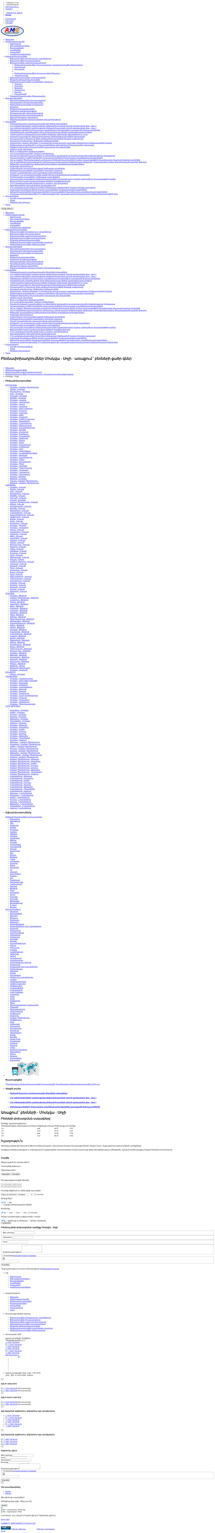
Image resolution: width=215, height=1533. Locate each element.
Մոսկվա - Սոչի (16, 449)
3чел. (25, 1213)
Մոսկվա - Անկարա (18, 725)
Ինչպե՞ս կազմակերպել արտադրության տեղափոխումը (36, 173)
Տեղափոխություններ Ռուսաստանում (27, 100)
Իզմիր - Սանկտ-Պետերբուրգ (23, 746)
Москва (8, 1493)
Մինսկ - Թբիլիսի (17, 642)
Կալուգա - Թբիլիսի (18, 610)
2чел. (18, 1213)
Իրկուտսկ (14, 948)
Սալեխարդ (15, 1014)
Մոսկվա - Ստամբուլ (19, 727)
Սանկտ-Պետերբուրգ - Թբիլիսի (24, 598)
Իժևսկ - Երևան (17, 542)
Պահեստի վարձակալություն (23, 111)
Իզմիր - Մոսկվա (17, 712)
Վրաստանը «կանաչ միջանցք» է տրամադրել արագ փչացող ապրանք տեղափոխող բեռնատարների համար (61, 143)
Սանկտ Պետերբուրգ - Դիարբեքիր (26, 772)
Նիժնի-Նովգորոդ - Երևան (22, 562)
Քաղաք (5, 1462)
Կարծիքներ (15, 50)
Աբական (14, 911)
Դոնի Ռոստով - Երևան (20, 579)
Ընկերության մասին (15, 42)
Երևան (13, 849)
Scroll (3, 1531)
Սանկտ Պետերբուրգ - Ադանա (24, 768)
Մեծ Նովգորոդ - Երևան (21, 576)
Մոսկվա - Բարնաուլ (19, 434)
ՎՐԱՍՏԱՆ (10, 593)
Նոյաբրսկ (14, 994)
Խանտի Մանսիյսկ (18, 1050)
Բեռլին (13, 828)
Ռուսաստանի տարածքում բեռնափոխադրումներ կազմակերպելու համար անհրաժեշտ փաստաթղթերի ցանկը (63, 179)
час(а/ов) (33, 1213)
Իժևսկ (13, 945)
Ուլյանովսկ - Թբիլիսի (19, 632)
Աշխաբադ (15, 819)
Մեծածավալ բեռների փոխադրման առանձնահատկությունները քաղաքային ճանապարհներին (55, 130)
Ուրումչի (14, 899)
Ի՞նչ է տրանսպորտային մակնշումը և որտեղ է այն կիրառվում (39, 183)
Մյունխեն (14, 867)
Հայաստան (19, 67)
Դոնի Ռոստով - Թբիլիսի (21, 649)
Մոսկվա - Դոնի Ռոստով (21, 468)
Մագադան (15, 965)
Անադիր (14, 916)
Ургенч (12, 895)
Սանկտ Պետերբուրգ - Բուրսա (24, 766)
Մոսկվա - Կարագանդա (21, 687)
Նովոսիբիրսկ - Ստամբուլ (21, 778)
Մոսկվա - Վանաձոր (19, 528)
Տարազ (13, 886)
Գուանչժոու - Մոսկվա (20, 392)
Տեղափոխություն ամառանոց (24, 117)
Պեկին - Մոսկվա (17, 389)
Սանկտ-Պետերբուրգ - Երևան (24, 502)
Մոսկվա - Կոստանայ (20, 700)
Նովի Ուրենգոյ (16, 992)
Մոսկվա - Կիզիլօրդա (19, 702)
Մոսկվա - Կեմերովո (19, 438)
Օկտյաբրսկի (20, 94)
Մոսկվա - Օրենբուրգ (19, 447)
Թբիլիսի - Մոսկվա (18, 479)
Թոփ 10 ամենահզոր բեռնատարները (27, 151)
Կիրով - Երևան (17, 530)
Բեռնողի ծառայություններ (22, 109)
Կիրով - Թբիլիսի (17, 627)
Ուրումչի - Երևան (18, 498)
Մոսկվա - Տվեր (17, 415)
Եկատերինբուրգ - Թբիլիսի (22, 623)
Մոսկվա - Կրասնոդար (20, 445)
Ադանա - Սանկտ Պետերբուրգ (24, 751)
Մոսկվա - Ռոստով (18, 411)
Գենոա (13, 840)
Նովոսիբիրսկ (16, 990)
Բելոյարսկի (15, 931)
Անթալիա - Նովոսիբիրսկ (21, 804)
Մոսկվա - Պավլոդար (19, 693)
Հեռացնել (15, 1174)
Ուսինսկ (14, 1043)
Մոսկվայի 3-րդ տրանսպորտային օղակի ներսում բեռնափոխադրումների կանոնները (50, 175)
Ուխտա (13, 1045)
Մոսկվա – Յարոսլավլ (20, 474)
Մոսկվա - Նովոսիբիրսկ (21, 423)
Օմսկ (12, 996)
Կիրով (13, 956)
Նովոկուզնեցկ (16, 988)
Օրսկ (12, 999)
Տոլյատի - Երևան (18, 587)
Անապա (14, 918)
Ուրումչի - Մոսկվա (18, 396)
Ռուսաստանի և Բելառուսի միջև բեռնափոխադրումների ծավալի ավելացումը (46, 139)
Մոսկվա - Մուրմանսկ (20, 436)
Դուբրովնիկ (15, 845)
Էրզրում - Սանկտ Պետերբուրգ (24, 757)
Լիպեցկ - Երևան (17, 583)
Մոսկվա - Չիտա (17, 440)
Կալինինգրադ (16, 952)
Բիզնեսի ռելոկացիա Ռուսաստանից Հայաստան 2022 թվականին (40, 147)
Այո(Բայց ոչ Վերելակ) (18, 1221)
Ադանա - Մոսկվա (18, 717)
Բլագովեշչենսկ (17, 924)
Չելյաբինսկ (15, 1052)
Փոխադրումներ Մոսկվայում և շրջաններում (30, 59)
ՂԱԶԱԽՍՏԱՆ (11, 676)
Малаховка (18, 88)
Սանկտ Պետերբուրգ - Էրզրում (24, 774)
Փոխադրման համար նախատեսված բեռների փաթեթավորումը (40, 181)
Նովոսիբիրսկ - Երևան (20, 513)
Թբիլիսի (13, 888)
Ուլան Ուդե (15, 1039)
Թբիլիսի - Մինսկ (17, 666)
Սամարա (14, 1016)
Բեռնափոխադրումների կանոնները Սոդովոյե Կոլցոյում (36, 171)
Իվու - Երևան (16, 491)
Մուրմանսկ (15, 975)
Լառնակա (15, 861)
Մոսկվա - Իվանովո (19, 417)
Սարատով (15, 1026)
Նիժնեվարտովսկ (18, 982)
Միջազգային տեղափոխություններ (26, 102)
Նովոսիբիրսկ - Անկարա (21, 776)
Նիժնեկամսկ (16, 986)
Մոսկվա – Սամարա (19, 470)
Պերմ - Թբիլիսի (17, 615)
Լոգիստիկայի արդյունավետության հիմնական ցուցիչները (37, 168)
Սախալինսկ (16, 1058)
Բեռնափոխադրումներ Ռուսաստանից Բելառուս (37, 73)
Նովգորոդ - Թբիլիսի (19, 600)
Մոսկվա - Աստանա (19, 683)
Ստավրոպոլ (16, 1028)
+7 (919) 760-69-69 (12, 1342)
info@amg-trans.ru (12, 7)
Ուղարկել (5, 1480)
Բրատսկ (14, 928)
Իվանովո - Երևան (18, 534)
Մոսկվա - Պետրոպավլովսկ (22, 704)
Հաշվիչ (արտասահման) (21, 198)
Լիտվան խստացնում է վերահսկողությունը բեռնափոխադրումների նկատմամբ (47, 137)
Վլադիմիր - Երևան (18, 538)
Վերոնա (13, 836)
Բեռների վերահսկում (20, 202)
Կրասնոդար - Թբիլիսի (20, 644)
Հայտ (12, 200)
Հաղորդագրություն (12, 1252)
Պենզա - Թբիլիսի (18, 664)
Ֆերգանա (14, 901)
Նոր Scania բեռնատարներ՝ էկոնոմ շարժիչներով (32, 154)
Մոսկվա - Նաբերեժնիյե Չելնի (23, 453)
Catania (12, 859)
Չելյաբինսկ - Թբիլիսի (20, 640)
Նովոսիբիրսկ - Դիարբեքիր (22, 789)
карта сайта (5, 1519)
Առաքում (14, 107)
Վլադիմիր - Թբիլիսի (19, 604)
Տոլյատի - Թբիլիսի (18, 659)
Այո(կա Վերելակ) (38, 1221)
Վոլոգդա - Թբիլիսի (18, 613)
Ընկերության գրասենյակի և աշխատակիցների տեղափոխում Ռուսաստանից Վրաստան (52, 145)
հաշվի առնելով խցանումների (17, 1205)
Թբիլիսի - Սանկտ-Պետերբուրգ (24, 483)
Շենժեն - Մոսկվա (18, 398)
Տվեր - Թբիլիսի (17, 606)
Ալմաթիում (15, 821)
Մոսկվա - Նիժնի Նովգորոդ (22, 419)
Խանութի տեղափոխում (21, 166)
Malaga (12, 865)
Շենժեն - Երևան (17, 496)
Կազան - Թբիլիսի (18, 636)
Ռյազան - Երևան (18, 566)
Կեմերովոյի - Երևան (19, 517)
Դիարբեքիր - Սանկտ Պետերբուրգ (26, 755)
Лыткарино (18, 86)
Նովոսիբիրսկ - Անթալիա (21, 787)
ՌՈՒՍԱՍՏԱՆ (11, 385)
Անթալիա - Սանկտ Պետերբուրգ (25, 753)
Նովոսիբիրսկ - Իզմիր (20, 780)
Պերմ (12, 1003)
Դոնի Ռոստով (16, 1011)
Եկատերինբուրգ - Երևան (22, 515)
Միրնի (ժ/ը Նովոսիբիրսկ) (21, 977)
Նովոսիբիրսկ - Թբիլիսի (20, 634)
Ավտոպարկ (15, 44)
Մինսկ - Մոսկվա (17, 674)
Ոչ (4, 1202)
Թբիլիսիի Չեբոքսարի (20, 668)
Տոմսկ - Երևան (17, 519)
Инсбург (13, 855)
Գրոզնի (13, 941)
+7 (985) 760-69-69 (12, 1349)
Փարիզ (13, 907)
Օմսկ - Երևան (16, 521)
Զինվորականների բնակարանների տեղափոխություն (35, 120)
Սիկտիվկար (16, 1033)
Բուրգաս (14, 830)
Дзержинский (19, 90)
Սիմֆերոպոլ (16, 1020)
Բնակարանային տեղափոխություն (26, 113)
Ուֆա (12, 1048)
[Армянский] (10, 19)
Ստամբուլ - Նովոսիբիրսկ (21, 795)
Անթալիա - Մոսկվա (19, 719)
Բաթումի (14, 825)
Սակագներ (15, 52)
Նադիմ (13, 979)
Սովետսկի (15, 1024)
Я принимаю (19, 1256)
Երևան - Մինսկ (17, 559)
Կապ (7, 205)
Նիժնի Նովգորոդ (18, 984)
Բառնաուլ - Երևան (19, 523)
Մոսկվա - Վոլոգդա (18, 406)
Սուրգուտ (14, 1031)
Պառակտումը (16, 882)
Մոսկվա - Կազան (18, 400)
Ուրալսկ (14, 897)
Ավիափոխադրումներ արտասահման (27, 78)
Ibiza (11, 853)
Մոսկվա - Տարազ (18, 691)
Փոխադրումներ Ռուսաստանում (25, 61)
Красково (18, 92)
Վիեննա (13, 834)
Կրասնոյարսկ (16, 960)
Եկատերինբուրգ (18, 943)
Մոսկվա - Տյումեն (18, 430)
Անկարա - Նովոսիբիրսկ (21, 793)
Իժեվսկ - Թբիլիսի (18, 617)
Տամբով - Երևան (18, 585)
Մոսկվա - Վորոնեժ (18, 466)
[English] (9, 23)
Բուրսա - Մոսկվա (18, 715)
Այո (10, 1202)
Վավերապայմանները (20, 54)
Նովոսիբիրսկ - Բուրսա (20, 783)
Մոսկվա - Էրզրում (18, 740)
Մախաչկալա (16, 969)
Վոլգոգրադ (15, 935)
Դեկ (11, 823)
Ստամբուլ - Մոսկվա (19, 710)
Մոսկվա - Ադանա (18, 734)
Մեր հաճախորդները (20, 46)
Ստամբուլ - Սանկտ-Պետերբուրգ (25, 744)
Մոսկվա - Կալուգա (19, 413)
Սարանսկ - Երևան (19, 570)
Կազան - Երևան (17, 540)
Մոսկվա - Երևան (18, 487)
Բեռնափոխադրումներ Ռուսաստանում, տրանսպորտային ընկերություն (48, 65)
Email (5, 1242)
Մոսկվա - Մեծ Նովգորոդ (21, 409)
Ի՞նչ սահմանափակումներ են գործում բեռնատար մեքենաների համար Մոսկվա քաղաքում (52, 188)
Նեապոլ (13, 872)
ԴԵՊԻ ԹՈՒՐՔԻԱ (12, 706)
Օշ (11, 870)
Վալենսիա (15, 838)
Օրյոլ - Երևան (16, 555)
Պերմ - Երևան (16, 568)
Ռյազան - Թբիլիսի (18, 630)
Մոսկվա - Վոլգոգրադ (20, 402)
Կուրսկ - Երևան (17, 589)
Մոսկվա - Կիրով (17, 404)
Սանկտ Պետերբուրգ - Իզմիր (23, 763)
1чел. (11, 1213)
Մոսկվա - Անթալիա (19, 736)
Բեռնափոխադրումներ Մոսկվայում (26, 105)
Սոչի (12, 1022)
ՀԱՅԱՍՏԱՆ (10, 485)
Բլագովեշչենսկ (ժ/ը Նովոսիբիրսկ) (25, 926)
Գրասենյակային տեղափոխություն (26, 115)
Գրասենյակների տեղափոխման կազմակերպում (33, 185)
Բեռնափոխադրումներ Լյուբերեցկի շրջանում (31, 82)
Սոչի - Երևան (16, 574)
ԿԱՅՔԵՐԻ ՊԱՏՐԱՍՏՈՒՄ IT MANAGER (18, 1523)
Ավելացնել (6, 1174)
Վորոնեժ (14, 939)
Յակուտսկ (15, 1060)
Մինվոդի (14, 971)
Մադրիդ (14, 863)
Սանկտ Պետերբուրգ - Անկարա (24, 759)
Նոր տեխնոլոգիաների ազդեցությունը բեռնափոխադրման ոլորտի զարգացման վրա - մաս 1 (53, 128)
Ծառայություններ (13, 98)
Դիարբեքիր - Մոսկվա (20, 721)
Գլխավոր (9, 39)
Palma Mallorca (15, 874)
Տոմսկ (13, 1035)
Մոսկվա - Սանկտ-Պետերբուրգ (24, 387)
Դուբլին (13, 842)
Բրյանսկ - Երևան (18, 553)
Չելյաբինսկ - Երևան (19, 511)
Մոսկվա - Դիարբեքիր (20, 738)
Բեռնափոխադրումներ (16, 56)
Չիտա (13, 1054)
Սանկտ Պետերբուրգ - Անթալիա (25, 770)
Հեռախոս (7, 1237)
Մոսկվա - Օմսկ (17, 443)
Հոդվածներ (10, 122)
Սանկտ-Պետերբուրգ (20, 1018)
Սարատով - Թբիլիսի (19, 661)
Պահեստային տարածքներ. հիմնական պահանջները (35, 177)
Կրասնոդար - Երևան (20, 581)
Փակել (4, 1505)
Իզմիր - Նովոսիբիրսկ (20, 797)
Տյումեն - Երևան (17, 508)
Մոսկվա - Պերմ (17, 464)
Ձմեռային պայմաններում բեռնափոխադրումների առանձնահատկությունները (47, 164)
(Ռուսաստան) (17, 1388)
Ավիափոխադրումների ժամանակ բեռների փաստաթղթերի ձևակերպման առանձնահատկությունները (59, 192)
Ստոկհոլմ (14, 893)
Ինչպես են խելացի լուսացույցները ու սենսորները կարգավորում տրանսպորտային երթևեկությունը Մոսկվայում (62, 156)
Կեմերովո (14, 954)
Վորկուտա (15, 937)
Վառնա (13, 832)
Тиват (12, 890)
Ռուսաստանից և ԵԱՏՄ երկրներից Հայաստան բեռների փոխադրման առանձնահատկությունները (56, 158)
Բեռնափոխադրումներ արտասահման (23, 817)
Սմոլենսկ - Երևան (18, 551)
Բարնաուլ (14, 920)
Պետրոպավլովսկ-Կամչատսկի (24, 1005)
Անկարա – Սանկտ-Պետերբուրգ (25, 742)
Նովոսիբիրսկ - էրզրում (20, 791)
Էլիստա (13, 1056)
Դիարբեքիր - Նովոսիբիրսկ (22, 806)
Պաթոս (13, 876)
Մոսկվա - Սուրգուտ (19, 432)
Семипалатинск (16, 884)
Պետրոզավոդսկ (17, 1009)
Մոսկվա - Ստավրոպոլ (20, 462)
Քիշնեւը (13, 857)
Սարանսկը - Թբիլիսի (19, 657)
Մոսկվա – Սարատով (19, 472)
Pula (11, 878)
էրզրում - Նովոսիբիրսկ (20, 808)
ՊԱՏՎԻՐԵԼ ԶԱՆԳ (13, 13)
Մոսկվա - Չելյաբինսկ (20, 421)
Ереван (8, 1491)
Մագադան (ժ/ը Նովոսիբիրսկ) (24, 967)
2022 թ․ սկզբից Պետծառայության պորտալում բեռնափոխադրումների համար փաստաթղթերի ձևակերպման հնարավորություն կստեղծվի (75, 160)
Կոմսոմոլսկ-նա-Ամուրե (20, 962)
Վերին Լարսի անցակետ (21, 149)
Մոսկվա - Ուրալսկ (18, 698)
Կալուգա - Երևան (18, 564)
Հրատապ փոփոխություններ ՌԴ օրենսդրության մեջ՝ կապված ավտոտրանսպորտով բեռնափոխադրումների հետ (64, 194)
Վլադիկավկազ (17, 933)
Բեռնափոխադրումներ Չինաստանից (27, 96)
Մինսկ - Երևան (17, 504)
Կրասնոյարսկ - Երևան (20, 506)
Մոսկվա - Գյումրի (18, 525)
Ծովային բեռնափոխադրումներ (25, 80)
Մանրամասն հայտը (49, 1269)
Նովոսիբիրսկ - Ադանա (20, 785)
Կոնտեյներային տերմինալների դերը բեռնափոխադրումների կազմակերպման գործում (51, 132)
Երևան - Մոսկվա (18, 477)
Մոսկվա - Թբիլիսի (18, 596)
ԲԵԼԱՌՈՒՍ (10, 672)
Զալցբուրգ (15, 851)
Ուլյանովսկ (15, 1041)
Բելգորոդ (14, 922)
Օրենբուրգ (15, 1001)
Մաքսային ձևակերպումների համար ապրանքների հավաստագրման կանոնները (48, 190)
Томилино (18, 84)
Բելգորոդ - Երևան (18, 591)
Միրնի (13, 973)
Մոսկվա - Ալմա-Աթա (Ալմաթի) (24, 681)
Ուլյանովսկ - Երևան (19, 532)
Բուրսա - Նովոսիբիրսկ (20, 800)
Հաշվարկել (6, 1223)
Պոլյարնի (14, 1007)
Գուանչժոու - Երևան (19, 494)
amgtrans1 (9, 9)
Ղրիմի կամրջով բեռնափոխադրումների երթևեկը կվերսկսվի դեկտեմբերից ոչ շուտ (49, 134)
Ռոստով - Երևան (18, 547)
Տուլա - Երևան (17, 572)
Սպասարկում (11, 196)
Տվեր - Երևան (16, 536)
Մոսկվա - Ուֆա (17, 460)
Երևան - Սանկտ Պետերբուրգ (24, 481)
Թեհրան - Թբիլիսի (18, 655)
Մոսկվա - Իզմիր (17, 729)
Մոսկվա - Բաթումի (19, 670)
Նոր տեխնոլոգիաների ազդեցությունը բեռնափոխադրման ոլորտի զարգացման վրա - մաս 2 (53, 126)
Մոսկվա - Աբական (18, 455)
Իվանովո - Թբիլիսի (19, 608)
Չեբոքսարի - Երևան (19, 557)
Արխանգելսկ (16, 914)
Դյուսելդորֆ (15, 847)
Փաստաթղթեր (17, 48)
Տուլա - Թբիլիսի (17, 647)
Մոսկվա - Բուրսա (18, 732)
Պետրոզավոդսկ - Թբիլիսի (22, 619)
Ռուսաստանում (12, 909)
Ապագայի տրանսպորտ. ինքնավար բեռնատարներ (34, 141)
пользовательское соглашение (24, 1256)
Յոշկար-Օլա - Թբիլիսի (20, 651)
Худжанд (13, 905)
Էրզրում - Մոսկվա (18, 723)
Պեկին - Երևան (17, 489)
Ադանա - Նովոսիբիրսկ (20, 802)
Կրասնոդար (16, 958)
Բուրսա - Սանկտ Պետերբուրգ (24, 749)
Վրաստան (19, 69)
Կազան (13, 950)
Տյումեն (13, 1037)
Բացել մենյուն (7, 208)
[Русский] (9, 21)
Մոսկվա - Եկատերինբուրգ (22, 428)
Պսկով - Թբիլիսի (17, 602)
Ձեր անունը (8, 1233)
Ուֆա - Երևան (17, 549)
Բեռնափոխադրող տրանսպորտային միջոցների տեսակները (38, 124)
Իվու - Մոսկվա (16, 394)
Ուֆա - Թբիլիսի (17, 625)
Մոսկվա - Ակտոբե (18, 689)
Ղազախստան (21, 75)
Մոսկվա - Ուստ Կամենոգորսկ (24, 696)
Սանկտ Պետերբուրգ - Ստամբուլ (25, 761)
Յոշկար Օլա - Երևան (20, 545)
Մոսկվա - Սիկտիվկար (20, 451)
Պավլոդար (15, 880)
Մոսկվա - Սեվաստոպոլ (21, 426)
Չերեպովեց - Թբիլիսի (20, 621)
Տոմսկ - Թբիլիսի (17, 638)
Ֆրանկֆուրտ (16, 903)
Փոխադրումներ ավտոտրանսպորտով (28, 63)
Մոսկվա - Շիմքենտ (19, 685)
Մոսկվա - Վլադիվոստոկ (21, 457)
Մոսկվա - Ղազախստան (21, 679)
